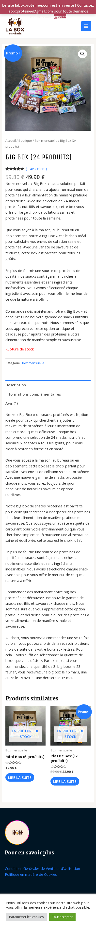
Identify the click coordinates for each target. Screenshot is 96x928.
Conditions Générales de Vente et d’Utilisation (42, 868)
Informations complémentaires (33, 394)
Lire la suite (20, 777)
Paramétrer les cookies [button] (26, 917)
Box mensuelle (46, 140)
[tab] (47, 384)
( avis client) (36, 168)
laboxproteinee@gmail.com (30, 11)
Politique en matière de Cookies (31, 874)
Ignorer (60, 16)
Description (15, 384)
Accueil (10, 140)
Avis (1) (11, 403)
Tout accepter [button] (62, 917)
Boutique (25, 140)
